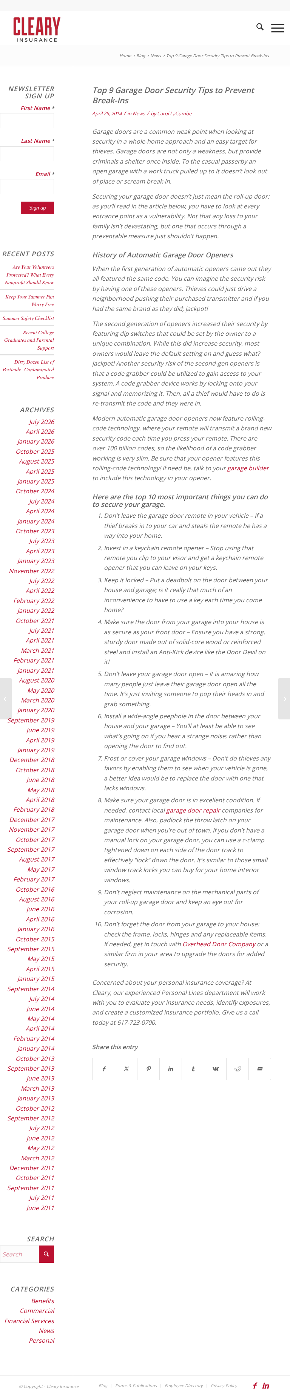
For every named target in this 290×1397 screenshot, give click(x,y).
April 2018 (40, 800)
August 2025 (36, 461)
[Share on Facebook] (104, 1068)
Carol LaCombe (174, 113)
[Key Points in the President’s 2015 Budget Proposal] (6, 698)
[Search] (256, 28)
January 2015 (35, 979)
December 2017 (31, 820)
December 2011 (31, 1168)
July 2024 (41, 501)
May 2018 (40, 790)
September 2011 (30, 1188)
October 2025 (34, 451)
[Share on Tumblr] (193, 1068)
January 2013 (35, 1098)
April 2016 (40, 919)
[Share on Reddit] (237, 1068)
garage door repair (193, 810)
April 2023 (40, 551)
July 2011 (41, 1197)
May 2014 (40, 1018)
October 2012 (34, 1108)
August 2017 (36, 859)
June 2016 (40, 909)
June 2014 (40, 1009)
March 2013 (37, 1088)
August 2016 (36, 899)
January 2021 (35, 670)
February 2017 (33, 879)
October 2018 (34, 770)
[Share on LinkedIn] (171, 1068)
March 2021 (37, 650)
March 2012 (37, 1158)
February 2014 (33, 1038)
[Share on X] (126, 1068)
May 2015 (40, 959)
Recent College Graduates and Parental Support (29, 340)
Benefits (42, 1301)
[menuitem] (256, 28)
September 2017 (30, 849)
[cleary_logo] (35, 28)
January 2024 (35, 521)
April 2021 (40, 640)
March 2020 (37, 700)
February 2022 (33, 601)
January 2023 (35, 561)
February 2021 (33, 660)
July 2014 (41, 999)
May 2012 (40, 1148)
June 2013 (40, 1078)
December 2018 (31, 760)
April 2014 (40, 1028)
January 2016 (35, 929)
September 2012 (30, 1118)
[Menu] (274, 28)
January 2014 (35, 1048)
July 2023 (41, 541)
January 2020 (35, 710)
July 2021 (41, 630)
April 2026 (40, 431)
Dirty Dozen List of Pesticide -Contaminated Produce (28, 369)
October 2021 (34, 621)
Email (44, 173)
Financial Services (29, 1321)
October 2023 (34, 531)
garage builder (248, 468)
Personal (41, 1340)
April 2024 (40, 511)
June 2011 (40, 1208)
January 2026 (35, 441)
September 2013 (30, 1068)
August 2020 (36, 680)
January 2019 (35, 750)
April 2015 (40, 969)
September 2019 (30, 720)
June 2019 (40, 730)
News (139, 113)
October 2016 (34, 889)
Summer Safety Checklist (28, 317)
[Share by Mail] (260, 1068)
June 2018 (40, 780)
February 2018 (33, 809)
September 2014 (30, 989)
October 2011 (34, 1178)
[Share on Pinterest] (148, 1068)
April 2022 (40, 590)
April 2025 (40, 471)
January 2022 (35, 610)
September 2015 (30, 949)
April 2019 (40, 740)
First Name (37, 108)
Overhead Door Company (218, 944)
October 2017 (34, 839)
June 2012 (40, 1138)
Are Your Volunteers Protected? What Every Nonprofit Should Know (29, 274)
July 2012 (41, 1128)
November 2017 (31, 829)
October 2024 (34, 491)
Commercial (37, 1311)
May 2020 (40, 690)
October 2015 (34, 939)
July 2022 (41, 581)
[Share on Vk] (215, 1068)
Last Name (37, 140)
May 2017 (40, 869)
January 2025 (35, 481)
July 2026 (41, 422)
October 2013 (34, 1058)
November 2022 (31, 571)
